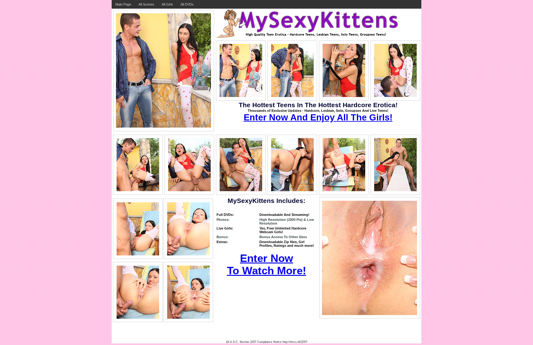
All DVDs (187, 4)
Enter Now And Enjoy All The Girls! (318, 117)
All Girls (167, 4)
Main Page (123, 4)
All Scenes (146, 4)
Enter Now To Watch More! (266, 264)
